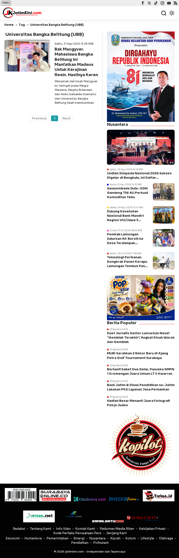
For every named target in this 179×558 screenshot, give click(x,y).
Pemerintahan (57, 538)
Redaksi (19, 529)
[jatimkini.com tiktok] (155, 3)
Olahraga (166, 538)
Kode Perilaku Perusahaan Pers (77, 533)
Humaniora (33, 538)
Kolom (130, 538)
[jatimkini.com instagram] (162, 3)
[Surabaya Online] (55, 495)
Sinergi (78, 538)
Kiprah (115, 538)
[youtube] (168, 3)
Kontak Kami (85, 529)
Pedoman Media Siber (117, 529)
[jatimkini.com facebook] (142, 3)
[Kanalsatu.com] (108, 521)
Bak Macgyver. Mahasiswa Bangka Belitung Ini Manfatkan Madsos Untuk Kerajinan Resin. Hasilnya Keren (76, 62)
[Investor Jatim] (124, 499)
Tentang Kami (40, 529)
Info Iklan (63, 529)
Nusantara (97, 538)
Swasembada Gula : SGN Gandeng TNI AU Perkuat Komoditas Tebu (127, 192)
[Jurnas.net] (39, 516)
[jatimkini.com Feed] (175, 3)
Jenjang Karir (116, 533)
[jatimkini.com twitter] (149, 3)
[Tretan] (158, 495)
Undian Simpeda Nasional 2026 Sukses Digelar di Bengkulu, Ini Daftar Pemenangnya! (139, 175)
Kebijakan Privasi (152, 529)
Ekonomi (13, 538)
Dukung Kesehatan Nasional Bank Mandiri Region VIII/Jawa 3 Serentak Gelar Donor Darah (125, 220)
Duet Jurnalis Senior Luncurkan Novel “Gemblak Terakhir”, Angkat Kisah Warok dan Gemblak (141, 337)
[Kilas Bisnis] (89, 499)
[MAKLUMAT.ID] (142, 518)
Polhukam (101, 543)
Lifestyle (147, 538)
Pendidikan (79, 543)
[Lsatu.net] (73, 514)
